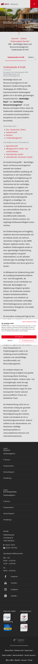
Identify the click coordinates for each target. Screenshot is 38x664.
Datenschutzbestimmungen (29, 321)
